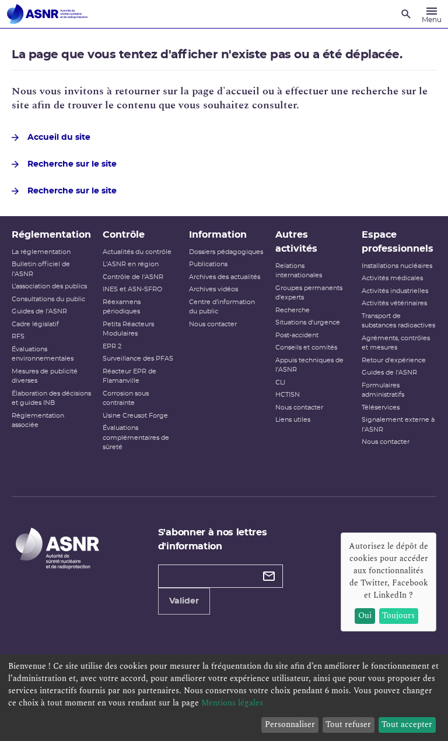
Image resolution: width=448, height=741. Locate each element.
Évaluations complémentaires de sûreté (136, 437)
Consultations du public (48, 299)
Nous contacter (213, 324)
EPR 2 (112, 346)
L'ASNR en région (131, 264)
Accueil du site (58, 137)
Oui (365, 615)
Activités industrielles (395, 291)
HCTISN (287, 394)
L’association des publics (49, 286)
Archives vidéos (213, 289)
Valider (184, 601)
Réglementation (51, 234)
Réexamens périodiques (122, 307)
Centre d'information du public (222, 307)
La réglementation (41, 252)
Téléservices (381, 407)
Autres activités (296, 241)
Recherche (292, 310)
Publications (208, 264)
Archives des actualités (224, 277)
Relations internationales (298, 271)
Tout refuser (348, 724)
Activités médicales (392, 278)
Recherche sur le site (72, 164)
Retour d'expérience (394, 360)
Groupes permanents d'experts (308, 293)
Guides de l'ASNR (39, 311)
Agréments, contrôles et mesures (396, 343)
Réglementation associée (38, 420)
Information (218, 234)
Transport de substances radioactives (398, 321)
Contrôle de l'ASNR (133, 277)
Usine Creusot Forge (135, 415)
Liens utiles (292, 420)
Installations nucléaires (397, 266)
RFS (18, 336)
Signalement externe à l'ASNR (398, 425)
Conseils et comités (306, 347)
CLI (280, 382)
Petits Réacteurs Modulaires (128, 329)
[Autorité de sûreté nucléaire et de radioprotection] (47, 14)
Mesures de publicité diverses (45, 376)
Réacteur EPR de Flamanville (129, 376)
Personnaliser (290, 724)
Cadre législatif (35, 324)
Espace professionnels (397, 241)
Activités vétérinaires (394, 303)
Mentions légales (232, 703)
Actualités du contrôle (137, 252)
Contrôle (124, 234)
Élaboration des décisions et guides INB (51, 398)
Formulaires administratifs (383, 390)
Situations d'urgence (307, 322)
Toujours (398, 615)
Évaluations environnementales (43, 354)
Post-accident (296, 335)
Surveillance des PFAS (138, 358)
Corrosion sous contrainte (126, 398)
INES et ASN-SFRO (132, 289)
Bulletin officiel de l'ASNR (41, 269)
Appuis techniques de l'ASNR (309, 365)
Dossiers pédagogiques (226, 252)
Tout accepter (407, 724)
